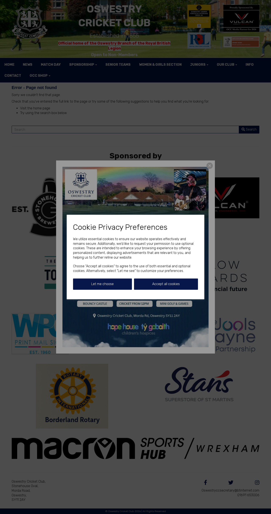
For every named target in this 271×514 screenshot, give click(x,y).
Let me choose (102, 284)
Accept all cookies (166, 284)
